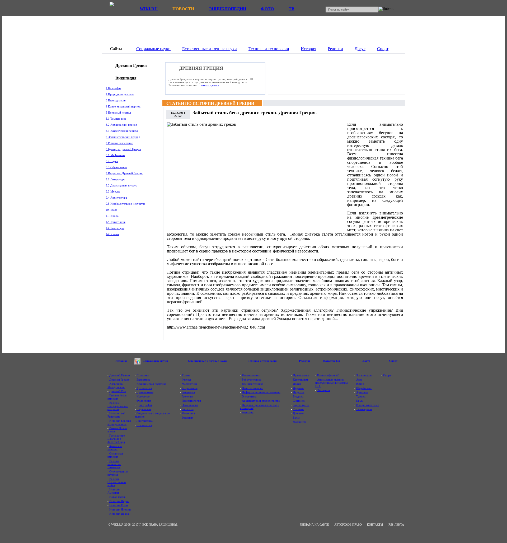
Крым (359, 400)
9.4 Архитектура (116, 197)
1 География (113, 88)
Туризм (360, 396)
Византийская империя (116, 397)
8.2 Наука (112, 161)
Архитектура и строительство (261, 400)
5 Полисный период (118, 112)
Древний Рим (117, 391)
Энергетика (249, 396)
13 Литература (115, 228)
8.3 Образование (116, 167)
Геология (187, 396)
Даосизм (298, 413)
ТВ (291, 9)
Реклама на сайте (314, 524)
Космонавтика (251, 375)
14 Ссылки (112, 234)
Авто (359, 379)
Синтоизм (299, 400)
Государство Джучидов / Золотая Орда (116, 438)
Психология (144, 425)
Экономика (143, 379)
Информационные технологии (261, 392)
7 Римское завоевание (119, 142)
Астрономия (190, 388)
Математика (189, 383)
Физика (186, 379)
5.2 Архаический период (121, 124)
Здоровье (362, 392)
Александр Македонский (116, 385)
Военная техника (252, 383)
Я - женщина (364, 375)
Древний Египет (119, 375)
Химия (186, 375)
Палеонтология (191, 400)
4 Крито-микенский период (123, 106)
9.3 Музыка (113, 191)
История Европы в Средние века (119, 422)
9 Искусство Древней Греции (124, 173)
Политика (143, 375)
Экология (187, 417)
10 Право (112, 209)
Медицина (188, 413)
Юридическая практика (151, 383)
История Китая (118, 505)
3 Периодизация (116, 100)
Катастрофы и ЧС (328, 375)
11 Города (112, 215)
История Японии (120, 509)
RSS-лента (396, 524)
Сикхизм (298, 409)
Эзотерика (323, 390)
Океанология (190, 404)
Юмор (360, 383)
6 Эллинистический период (123, 136)
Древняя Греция (119, 379)
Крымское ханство (114, 447)
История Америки (113, 491)
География (188, 392)
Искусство (143, 396)
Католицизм (300, 379)
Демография (144, 404)
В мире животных (367, 404)
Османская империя (115, 455)
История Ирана (119, 513)
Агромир (247, 412)
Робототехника (251, 379)
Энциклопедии (227, 9)
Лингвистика (145, 420)
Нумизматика (145, 392)
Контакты (375, 524)
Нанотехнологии (252, 388)
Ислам (297, 383)
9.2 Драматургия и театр (121, 185)
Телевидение (364, 409)
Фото (267, 9)
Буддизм (298, 396)
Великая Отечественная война (116, 482)
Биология (188, 409)
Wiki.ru (149, 9)
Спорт (387, 375)
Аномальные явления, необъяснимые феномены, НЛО (331, 382)
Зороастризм (301, 404)
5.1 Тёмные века (116, 118)
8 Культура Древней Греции (123, 149)
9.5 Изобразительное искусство (125, 203)
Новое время (117, 496)
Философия (144, 400)
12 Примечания (115, 221)
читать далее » (210, 85)
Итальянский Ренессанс (116, 415)
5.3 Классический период (122, 130)
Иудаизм (298, 388)
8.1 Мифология (115, 155)
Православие (301, 375)
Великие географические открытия (117, 406)
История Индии (119, 501)
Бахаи (296, 417)
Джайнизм (299, 421)
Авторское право (348, 524)
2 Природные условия (120, 94)
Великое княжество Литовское (114, 464)
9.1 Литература (115, 179)
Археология (144, 388)
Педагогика (144, 409)
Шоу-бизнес (364, 388)
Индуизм (298, 392)
